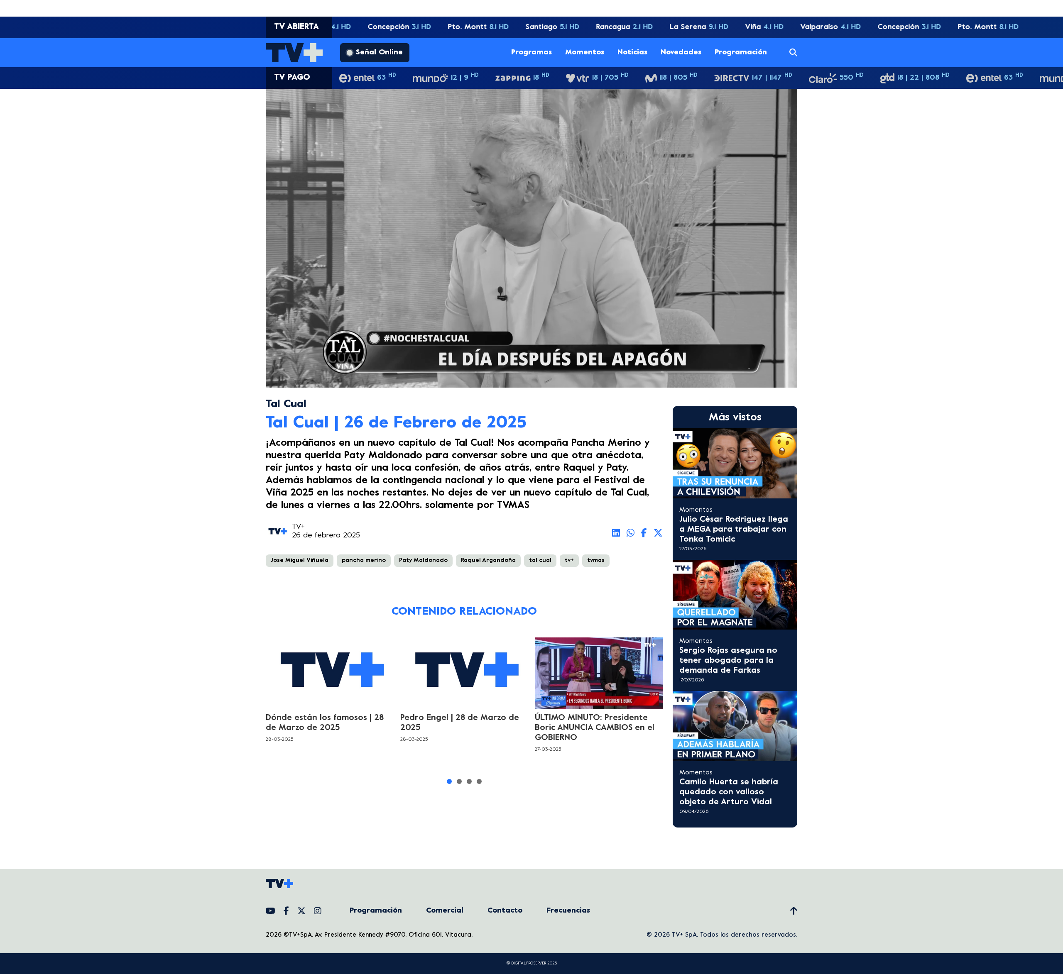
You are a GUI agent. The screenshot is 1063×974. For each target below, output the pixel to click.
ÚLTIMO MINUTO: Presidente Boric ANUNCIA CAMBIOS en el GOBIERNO (594, 728)
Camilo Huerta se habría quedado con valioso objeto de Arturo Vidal (728, 792)
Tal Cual (286, 404)
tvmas (596, 560)
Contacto (504, 910)
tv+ (569, 560)
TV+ (298, 526)
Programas (531, 52)
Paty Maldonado (423, 560)
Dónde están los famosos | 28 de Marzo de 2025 (325, 723)
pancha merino (364, 560)
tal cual (540, 560)
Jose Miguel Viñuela (299, 560)
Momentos (584, 52)
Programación (741, 52)
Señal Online (379, 52)
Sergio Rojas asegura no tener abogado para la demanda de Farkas (728, 661)
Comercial (444, 910)
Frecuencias (568, 910)
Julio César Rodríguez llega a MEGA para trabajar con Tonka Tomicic (733, 530)
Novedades (681, 52)
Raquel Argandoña (488, 560)
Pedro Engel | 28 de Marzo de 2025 (459, 723)
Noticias (632, 52)
